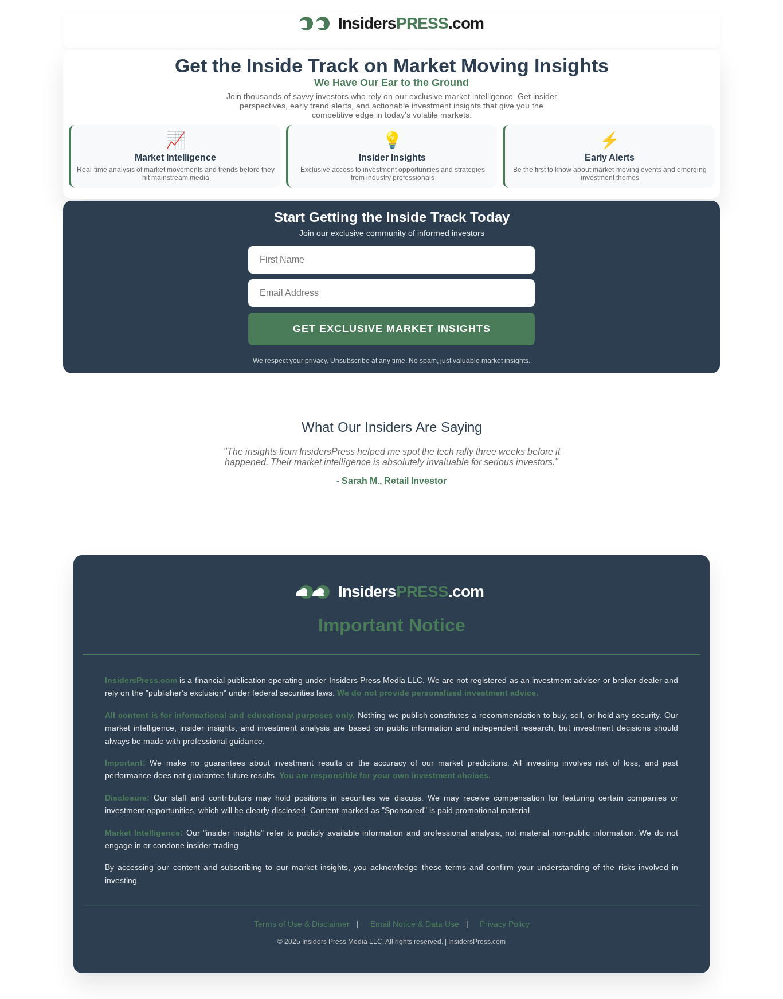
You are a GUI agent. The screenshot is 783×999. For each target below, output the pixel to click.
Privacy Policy (505, 923)
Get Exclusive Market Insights (392, 328)
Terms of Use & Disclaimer (302, 923)
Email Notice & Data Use (414, 923)
